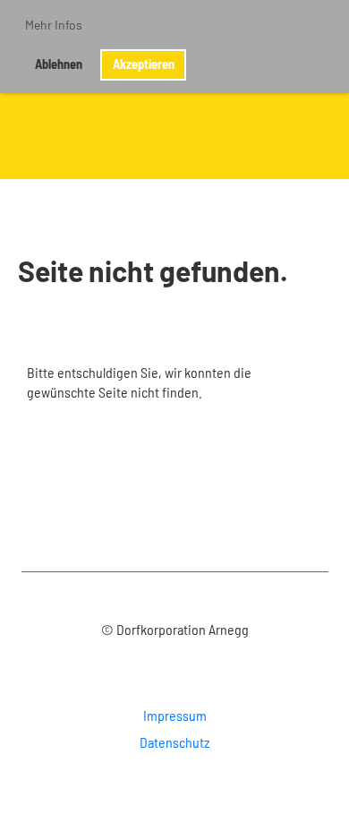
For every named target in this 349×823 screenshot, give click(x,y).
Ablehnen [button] (58, 64)
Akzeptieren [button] (143, 64)
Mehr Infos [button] (53, 24)
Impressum (175, 715)
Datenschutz (174, 741)
